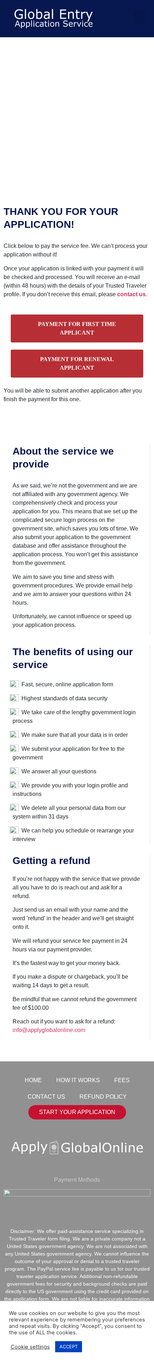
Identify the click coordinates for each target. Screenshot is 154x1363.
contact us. (132, 294)
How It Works (78, 1080)
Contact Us (46, 1097)
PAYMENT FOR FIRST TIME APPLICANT (77, 328)
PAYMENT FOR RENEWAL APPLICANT (77, 363)
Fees (122, 1080)
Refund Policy (103, 1097)
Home (33, 1080)
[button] (139, 17)
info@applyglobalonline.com (49, 1030)
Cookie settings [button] (30, 1347)
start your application (77, 1112)
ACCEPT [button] (68, 1346)
